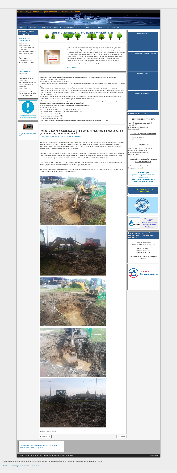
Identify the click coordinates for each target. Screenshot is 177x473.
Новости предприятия (73, 137)
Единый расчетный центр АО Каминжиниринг (143, 160)
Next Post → (121, 436)
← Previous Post (45, 436)
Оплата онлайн (143, 73)
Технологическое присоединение (51, 27)
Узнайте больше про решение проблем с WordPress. (21, 466)
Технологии (89, 27)
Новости (21, 27)
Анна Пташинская (48, 137)
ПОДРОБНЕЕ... (72, 67)
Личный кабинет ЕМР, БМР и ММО (143, 53)
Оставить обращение (143, 93)
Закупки (100, 27)
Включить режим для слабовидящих (144, 190)
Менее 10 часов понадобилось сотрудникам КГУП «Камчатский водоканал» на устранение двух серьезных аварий (81, 132)
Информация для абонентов (72, 27)
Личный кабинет (143, 33)
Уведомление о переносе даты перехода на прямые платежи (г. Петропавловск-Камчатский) (26, 39)
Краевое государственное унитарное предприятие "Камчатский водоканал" (48, 11)
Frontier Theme (154, 456)
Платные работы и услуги (113, 27)
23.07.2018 (59, 137)
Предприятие (33, 27)
